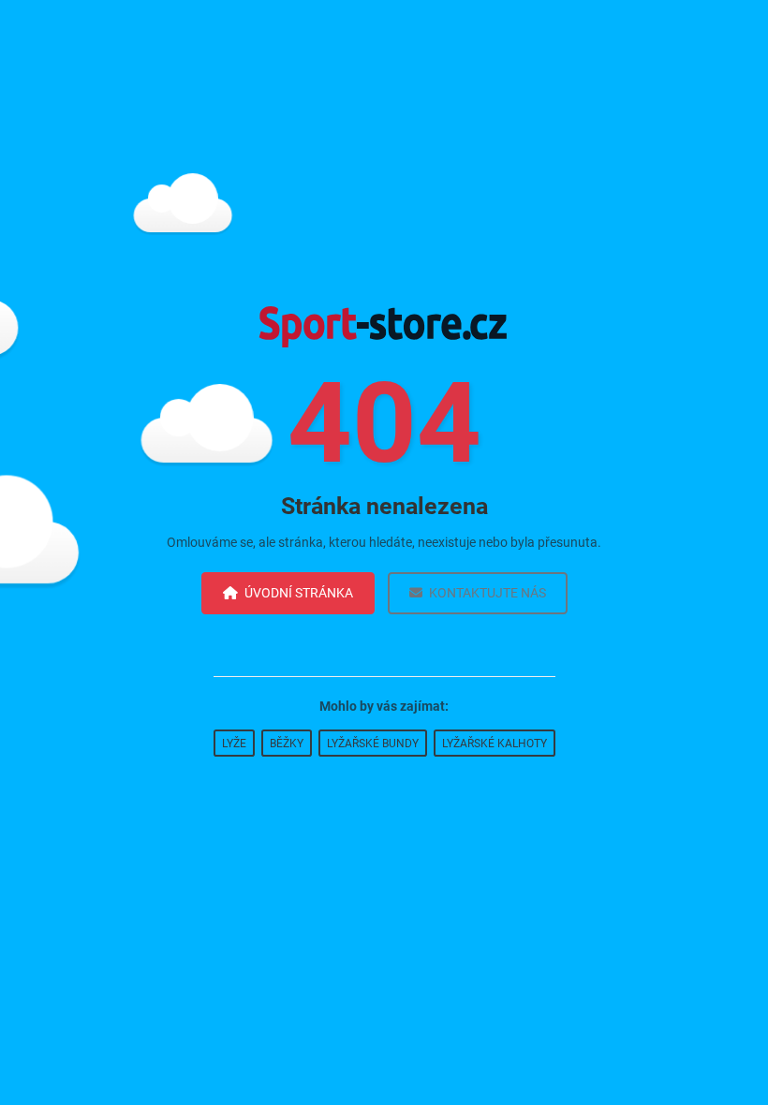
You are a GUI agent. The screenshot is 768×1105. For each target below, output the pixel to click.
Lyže (234, 743)
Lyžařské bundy (373, 743)
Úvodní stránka (298, 592)
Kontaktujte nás (487, 592)
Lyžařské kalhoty (494, 743)
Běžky (286, 743)
